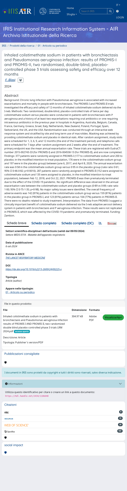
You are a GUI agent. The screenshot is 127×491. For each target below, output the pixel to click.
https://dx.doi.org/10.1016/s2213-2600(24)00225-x (34, 269)
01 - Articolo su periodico (52, 45)
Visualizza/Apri (113, 317)
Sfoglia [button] (71, 14)
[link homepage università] (50, 11)
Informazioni (15, 383)
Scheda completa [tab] (43, 223)
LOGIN (120, 17)
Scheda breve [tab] (16, 223)
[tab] (100, 223)
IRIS (4, 45)
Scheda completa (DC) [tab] (77, 223)
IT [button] (117, 5)
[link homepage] (18, 11)
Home (70, 8)
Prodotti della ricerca (22, 45)
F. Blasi (10, 80)
